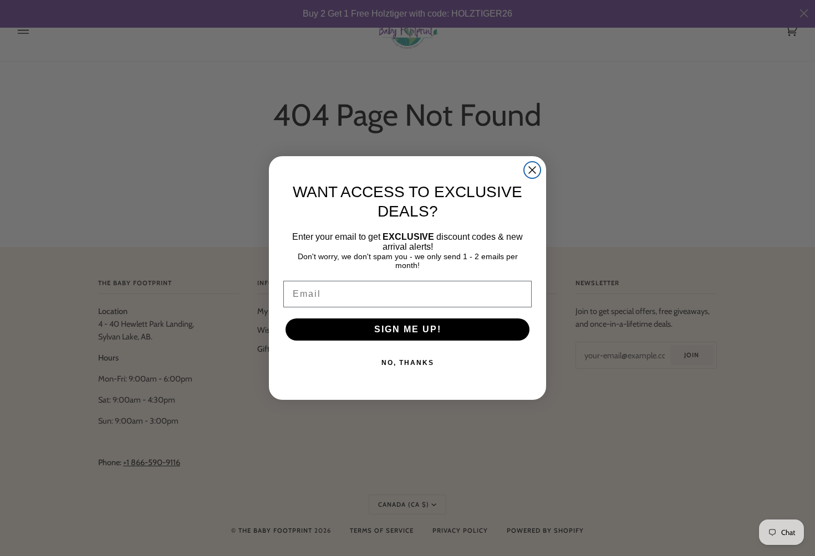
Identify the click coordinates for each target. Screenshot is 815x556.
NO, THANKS (407, 363)
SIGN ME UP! (407, 329)
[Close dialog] (532, 170)
